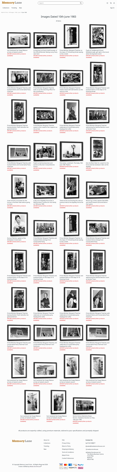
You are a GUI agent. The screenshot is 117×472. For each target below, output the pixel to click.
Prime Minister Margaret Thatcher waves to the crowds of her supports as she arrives (45, 127)
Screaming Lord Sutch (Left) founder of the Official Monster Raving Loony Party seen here (45, 52)
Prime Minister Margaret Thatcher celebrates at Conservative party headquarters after (70, 127)
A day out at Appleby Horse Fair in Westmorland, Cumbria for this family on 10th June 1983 (44, 202)
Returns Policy (66, 446)
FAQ (63, 440)
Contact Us (89, 440)
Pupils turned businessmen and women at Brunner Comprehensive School (44, 164)
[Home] (12, 4)
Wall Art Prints (4, 12)
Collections (6, 8)
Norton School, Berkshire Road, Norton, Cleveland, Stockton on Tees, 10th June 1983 (84, 417)
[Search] (81, 3)
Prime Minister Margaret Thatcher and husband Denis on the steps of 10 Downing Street (97, 89)
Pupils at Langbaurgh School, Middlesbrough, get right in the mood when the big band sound (97, 52)
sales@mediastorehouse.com (96, 446)
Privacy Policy (66, 443)
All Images (11, 12)
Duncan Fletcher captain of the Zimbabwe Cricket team (16, 239)
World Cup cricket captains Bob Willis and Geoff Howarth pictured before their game (97, 202)
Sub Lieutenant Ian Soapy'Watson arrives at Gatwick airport (17, 51)
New (20, 8)
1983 (16, 12)
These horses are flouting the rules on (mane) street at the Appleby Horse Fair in (71, 202)
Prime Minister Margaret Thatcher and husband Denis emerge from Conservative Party (45, 240)
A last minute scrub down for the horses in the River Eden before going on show (18, 202)
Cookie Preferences (68, 458)
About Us (46, 440)
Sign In (112, 8)
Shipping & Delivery (68, 449)
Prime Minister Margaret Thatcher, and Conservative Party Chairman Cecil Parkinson (19, 344)
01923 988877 (91, 443)
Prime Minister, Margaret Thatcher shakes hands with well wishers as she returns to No (71, 89)
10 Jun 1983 (24, 12)
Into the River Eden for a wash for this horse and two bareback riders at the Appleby (97, 164)
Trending (14, 8)
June (19, 12)
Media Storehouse (35, 466)
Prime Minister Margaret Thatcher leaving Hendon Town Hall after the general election (17, 127)
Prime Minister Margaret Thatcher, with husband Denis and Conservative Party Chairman (19, 89)
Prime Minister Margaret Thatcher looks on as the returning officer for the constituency (44, 89)
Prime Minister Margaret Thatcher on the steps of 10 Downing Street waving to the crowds (71, 52)
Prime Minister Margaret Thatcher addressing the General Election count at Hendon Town (97, 127)
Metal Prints (65, 455)
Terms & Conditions (68, 452)
